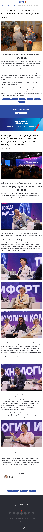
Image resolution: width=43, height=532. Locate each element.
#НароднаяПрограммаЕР (12, 490)
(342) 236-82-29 (21, 504)
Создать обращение (21, 113)
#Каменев (21, 101)
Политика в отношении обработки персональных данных (21, 521)
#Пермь (14, 99)
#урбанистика (32, 490)
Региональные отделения (34, 498)
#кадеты (37, 99)
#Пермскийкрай (24, 490)
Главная (2, 5)
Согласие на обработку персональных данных (21, 522)
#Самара (22, 99)
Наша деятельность (8, 5)
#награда (30, 99)
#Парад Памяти (6, 99)
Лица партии (18, 498)
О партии (4, 498)
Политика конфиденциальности (21, 520)
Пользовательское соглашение (21, 519)
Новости (14, 5)
